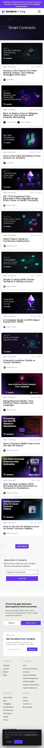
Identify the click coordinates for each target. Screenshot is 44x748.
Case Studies (7, 697)
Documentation (8, 707)
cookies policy (31, 735)
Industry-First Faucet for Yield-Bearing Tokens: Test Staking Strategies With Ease (20, 72)
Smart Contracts (9, 67)
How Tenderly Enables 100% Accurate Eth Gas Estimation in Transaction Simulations (20, 486)
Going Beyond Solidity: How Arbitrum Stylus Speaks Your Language (18, 402)
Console (6, 668)
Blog (4, 700)
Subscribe (32, 649)
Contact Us (27, 704)
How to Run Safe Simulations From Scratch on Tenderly (22, 156)
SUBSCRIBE (22, 579)
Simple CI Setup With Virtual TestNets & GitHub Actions (18, 280)
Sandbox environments (31, 685)
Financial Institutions (30, 668)
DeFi (24, 665)
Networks (26, 672)
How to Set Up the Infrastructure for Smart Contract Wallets (21, 527)
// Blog (21, 11)
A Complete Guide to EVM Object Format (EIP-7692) (21, 320)
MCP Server (7, 713)
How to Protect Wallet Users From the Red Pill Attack (21, 444)
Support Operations (30, 688)
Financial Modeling (29, 675)
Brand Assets (27, 707)
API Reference (8, 710)
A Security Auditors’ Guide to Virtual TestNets (19, 361)
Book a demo (30, 623)
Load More (22, 546)
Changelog (7, 704)
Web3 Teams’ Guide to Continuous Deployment (16, 239)
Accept (18, 742)
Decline (9, 742)
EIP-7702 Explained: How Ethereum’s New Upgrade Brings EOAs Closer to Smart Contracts (20, 198)
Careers (25, 700)
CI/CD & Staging (28, 681)
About (25, 697)
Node (5, 675)
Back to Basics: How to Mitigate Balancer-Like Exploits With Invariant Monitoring (20, 115)
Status (5, 720)
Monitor (6, 672)
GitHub (5, 717)
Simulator (6, 665)
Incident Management (30, 678)
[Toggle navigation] (39, 11)
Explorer (11, 623)
